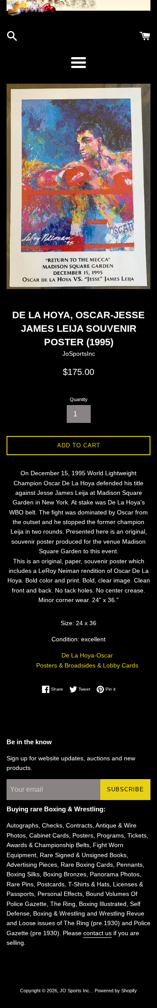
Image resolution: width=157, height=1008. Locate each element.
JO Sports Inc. (76, 990)
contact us (97, 933)
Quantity (79, 399)
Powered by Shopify (116, 990)
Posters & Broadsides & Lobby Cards (87, 665)
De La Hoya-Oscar (87, 655)
